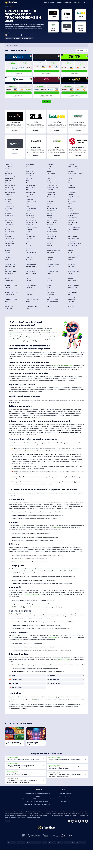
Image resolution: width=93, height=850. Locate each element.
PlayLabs (49, 259)
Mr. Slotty (28, 245)
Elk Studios (8, 201)
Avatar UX (29, 176)
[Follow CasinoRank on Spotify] (83, 821)
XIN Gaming (8, 306)
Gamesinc (50, 215)
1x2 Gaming (8, 164)
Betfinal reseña (74, 95)
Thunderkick (29, 294)
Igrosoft (70, 225)
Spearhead (29, 287)
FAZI (48, 206)
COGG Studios (72, 192)
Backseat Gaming (73, 176)
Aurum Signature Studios (75, 173)
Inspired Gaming (51, 229)
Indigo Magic (50, 227)
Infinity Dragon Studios (74, 227)
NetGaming (71, 248)
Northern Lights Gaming (54, 250)
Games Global (9, 215)
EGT (48, 199)
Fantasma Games (10, 206)
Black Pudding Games (53, 183)
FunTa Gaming (51, 211)
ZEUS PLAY (71, 306)
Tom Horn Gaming (10, 297)
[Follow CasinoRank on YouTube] (79, 821)
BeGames (49, 178)
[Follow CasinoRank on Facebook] (69, 821)
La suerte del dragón (64, 659)
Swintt (28, 292)
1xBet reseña (18, 73)
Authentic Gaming (10, 176)
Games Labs (29, 215)
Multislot (49, 245)
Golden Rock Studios (53, 220)
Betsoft (28, 180)
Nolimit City (29, 250)
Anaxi (6, 171)
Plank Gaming (72, 257)
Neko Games (8, 248)
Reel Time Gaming (31, 273)
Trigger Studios (51, 297)
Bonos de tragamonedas (64, 2)
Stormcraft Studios (10, 292)
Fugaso (28, 211)
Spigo (48, 287)
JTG (27, 234)
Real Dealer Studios (10, 271)
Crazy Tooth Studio (52, 194)
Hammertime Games (32, 222)
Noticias (85, 2)
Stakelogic (71, 290)
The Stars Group (9, 294)
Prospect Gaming (31, 266)
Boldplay (70, 185)
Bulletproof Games (31, 190)
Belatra (70, 178)
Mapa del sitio (74, 847)
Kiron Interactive (51, 236)
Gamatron (8, 213)
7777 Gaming (9, 166)
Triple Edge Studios (10, 299)
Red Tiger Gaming (73, 271)
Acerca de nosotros (65, 793)
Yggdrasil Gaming (31, 306)
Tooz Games (29, 297)
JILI (6, 234)
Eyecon (49, 204)
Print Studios (71, 264)
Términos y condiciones (20, 847)
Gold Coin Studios (31, 220)
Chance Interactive (31, 192)
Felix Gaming (8, 208)
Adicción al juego (57, 847)
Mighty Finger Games (74, 243)
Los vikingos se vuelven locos (31, 594)
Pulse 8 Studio (51, 266)
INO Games (29, 229)
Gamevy (7, 218)
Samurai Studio (9, 280)
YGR (48, 306)
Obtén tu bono (18, 71)
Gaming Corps (30, 218)
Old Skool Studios (31, 252)
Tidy (69, 294)
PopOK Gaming (9, 264)
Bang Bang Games (10, 178)
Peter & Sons (29, 257)
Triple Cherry (71, 297)
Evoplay (28, 204)
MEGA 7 (28, 243)
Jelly (69, 232)
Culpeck (28, 197)
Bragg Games (72, 187)
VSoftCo (7, 301)
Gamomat (50, 218)
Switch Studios (51, 292)
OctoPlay (7, 252)
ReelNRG (49, 273)
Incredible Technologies (32, 227)
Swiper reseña (74, 73)
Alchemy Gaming (72, 166)
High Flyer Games (73, 222)
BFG (69, 180)
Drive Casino (29, 199)
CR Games (29, 194)
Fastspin (28, 206)
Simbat (28, 283)
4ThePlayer (71, 164)
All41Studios (8, 169)
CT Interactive (9, 197)
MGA (48, 243)
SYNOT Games (72, 292)
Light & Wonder (51, 239)
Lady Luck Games (73, 236)
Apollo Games (30, 171)
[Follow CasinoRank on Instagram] (72, 821)
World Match (71, 304)
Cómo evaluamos (65, 799)
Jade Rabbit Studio (52, 232)
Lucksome (29, 241)
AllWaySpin (29, 169)
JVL (69, 234)
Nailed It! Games (72, 245)
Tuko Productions (52, 299)
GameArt (49, 213)
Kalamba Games (30, 236)
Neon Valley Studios (31, 248)
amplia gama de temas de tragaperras (33, 450)
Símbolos (37, 796)
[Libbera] (54, 835)
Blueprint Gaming (52, 185)
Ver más (46, 101)
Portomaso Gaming (31, 264)
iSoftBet (28, 232)
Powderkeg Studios (52, 264)
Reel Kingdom (9, 273)
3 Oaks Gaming (51, 164)
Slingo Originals (30, 285)
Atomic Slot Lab (51, 173)
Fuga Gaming (9, 211)
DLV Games (8, 199)
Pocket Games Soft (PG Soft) (55, 262)
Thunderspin (50, 294)
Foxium (70, 208)
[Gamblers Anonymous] (63, 835)
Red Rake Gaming (52, 271)
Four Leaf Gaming (52, 208)
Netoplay (7, 250)
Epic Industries (9, 204)
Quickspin (8, 269)
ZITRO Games (9, 308)
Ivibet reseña (18, 95)
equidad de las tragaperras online (63, 365)
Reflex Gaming (9, 276)
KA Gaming (8, 236)
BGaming (7, 183)
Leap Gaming (29, 239)
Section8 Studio (30, 280)
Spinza (49, 290)
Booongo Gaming (52, 187)
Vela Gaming (71, 299)
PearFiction (8, 257)
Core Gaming (9, 194)
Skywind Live (71, 283)
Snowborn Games (73, 285)
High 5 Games (51, 222)
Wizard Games (30, 304)
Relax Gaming (30, 276)
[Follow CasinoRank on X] (76, 821)
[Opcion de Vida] (34, 835)
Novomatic (71, 250)
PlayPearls (71, 259)
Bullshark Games (51, 190)
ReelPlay (70, 273)
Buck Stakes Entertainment (12, 190)
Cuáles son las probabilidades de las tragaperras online (37, 799)
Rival (6, 278)
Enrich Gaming (72, 201)
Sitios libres (77, 2)
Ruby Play (49, 278)
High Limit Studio (10, 225)
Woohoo (49, 304)
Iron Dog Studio (9, 232)
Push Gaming (71, 266)
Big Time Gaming (31, 183)
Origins (70, 252)
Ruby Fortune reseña (46, 95)
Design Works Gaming (74, 197)
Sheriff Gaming (72, 280)
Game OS (28, 213)
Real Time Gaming (31, 271)
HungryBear (29, 225)
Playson (7, 262)
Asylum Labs (8, 173)
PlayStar (28, 262)
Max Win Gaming (10, 243)
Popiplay (70, 262)
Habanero (8, 222)
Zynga (28, 308)
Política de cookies (39, 847)
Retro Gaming (51, 276)
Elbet (69, 199)
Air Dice (49, 166)
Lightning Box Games (74, 239)
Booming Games (30, 187)
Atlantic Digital (30, 173)
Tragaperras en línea (48, 2)
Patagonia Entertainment (75, 255)
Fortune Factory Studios (32, 208)
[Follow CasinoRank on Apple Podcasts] (86, 821)
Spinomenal (29, 290)
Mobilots (7, 245)
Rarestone (50, 269)
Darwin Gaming (51, 197)
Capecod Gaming (73, 190)
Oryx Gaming (29, 255)
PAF (48, 255)
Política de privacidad (65, 796)
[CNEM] (45, 835)
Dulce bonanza (53, 637)
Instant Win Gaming (73, 229)
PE (6, 821)
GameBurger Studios (74, 213)
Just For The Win (51, 234)
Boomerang (8, 187)
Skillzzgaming (51, 283)
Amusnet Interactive (73, 169)
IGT (6, 227)
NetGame (49, 248)
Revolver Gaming (72, 276)
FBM (69, 206)
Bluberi (70, 183)
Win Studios (71, 301)
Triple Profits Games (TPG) (33, 299)
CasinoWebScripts (10, 192)
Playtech (34, 699)
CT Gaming (71, 194)
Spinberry (8, 290)
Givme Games (9, 220)
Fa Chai (70, 204)
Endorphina (50, 201)
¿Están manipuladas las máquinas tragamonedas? (37, 793)
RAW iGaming (71, 269)
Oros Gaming (9, 255)
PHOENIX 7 (50, 257)
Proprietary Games (10, 266)
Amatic (49, 169)
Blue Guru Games (10, 185)
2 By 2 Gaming (30, 164)
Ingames (7, 229)
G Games (70, 211)
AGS (27, 166)
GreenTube (71, 220)
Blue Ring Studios (31, 185)
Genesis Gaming (72, 218)
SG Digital (49, 280)
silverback (8, 283)
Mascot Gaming (72, 241)
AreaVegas (71, 171)
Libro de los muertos (45, 571)
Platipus (7, 259)
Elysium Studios (30, 201)
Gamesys (70, 215)
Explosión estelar (55, 527)
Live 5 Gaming (9, 241)
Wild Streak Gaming (52, 301)
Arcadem (49, 171)
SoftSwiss (8, 287)
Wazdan (28, 301)
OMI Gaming (50, 252)
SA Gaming (71, 278)
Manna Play (50, 241)
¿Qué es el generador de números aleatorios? (37, 804)
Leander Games (9, 239)
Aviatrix (49, 176)
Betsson (49, 180)
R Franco (28, 269)
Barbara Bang (30, 178)
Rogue (28, 278)
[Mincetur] (23, 835)
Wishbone (8, 304)
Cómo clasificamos (65, 801)
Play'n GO (29, 259)
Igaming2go (50, 225)
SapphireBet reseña (46, 73)
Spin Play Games (72, 287)
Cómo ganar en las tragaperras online (37, 801)
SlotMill (49, 285)
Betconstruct (8, 180)
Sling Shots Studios (10, 285)
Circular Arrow (51, 192)
